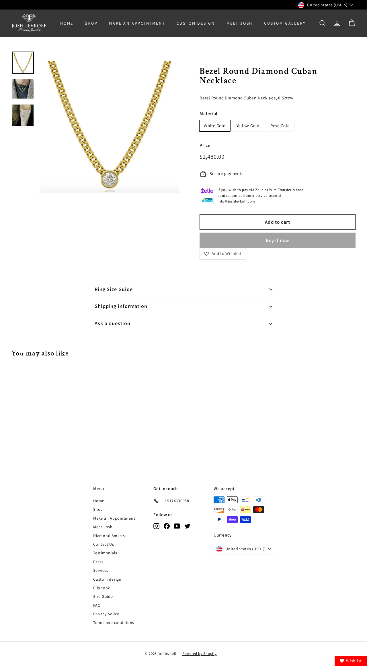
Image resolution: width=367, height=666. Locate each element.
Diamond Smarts (109, 535)
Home (66, 23)
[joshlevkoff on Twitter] (187, 525)
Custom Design (196, 23)
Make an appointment (137, 23)
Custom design (107, 579)
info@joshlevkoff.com (236, 201)
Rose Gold (280, 125)
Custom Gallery (285, 23)
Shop (91, 23)
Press (98, 561)
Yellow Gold (248, 125)
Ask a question (112, 323)
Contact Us (103, 544)
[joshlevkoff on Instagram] (156, 525)
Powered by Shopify (199, 653)
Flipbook (101, 587)
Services (100, 570)
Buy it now (278, 240)
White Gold (215, 125)
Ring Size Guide (114, 289)
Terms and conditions (113, 622)
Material (208, 114)
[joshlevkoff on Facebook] (167, 525)
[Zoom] (109, 121)
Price (205, 145)
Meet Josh (240, 23)
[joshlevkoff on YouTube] (177, 525)
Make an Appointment (114, 518)
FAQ (96, 605)
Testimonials (105, 552)
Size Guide (103, 596)
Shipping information (121, 306)
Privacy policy (106, 613)
